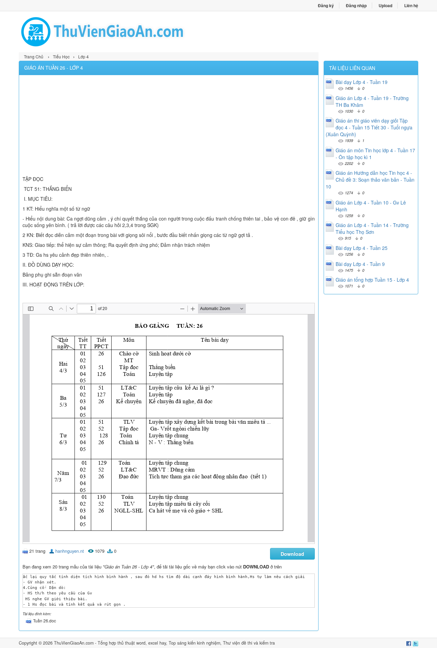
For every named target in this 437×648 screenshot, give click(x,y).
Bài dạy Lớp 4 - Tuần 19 (361, 82)
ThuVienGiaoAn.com (74, 643)
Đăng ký (326, 5)
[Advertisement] (169, 126)
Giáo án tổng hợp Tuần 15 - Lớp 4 (372, 279)
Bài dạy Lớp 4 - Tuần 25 (361, 247)
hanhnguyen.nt (69, 551)
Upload (385, 5)
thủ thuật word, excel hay (141, 643)
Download (292, 553)
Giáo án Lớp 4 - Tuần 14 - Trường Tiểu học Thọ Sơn (372, 228)
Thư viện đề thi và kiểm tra (249, 643)
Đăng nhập (356, 5)
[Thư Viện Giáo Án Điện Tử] (118, 32)
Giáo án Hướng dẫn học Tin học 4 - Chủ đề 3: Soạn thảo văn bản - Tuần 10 (370, 179)
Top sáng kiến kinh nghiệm (194, 643)
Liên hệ (411, 5)
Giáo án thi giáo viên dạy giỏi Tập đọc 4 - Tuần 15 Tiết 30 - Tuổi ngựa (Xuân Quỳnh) (369, 127)
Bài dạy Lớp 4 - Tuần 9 (360, 263)
